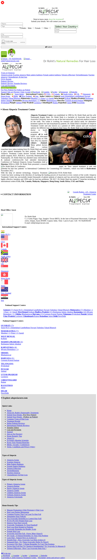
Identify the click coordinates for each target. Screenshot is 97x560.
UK (78, 94)
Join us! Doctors (13, 92)
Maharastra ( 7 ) (9, 331)
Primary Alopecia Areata (16, 484)
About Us (10, 438)
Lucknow (38, 103)
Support (4, 92)
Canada (56, 94)
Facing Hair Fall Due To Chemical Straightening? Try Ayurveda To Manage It (36, 546)
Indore (3, 101)
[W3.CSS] (54, 92)
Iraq (37, 96)
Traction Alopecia (13, 473)
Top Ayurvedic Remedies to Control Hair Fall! (24, 519)
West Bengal (8, 336)
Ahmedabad (69, 96)
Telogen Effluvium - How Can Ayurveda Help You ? (26, 548)
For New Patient (7, 90)
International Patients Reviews (18, 425)
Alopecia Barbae (13, 486)
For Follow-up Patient (22, 90)
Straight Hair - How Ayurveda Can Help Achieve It (26, 540)
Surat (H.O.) (19, 310)
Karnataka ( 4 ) (9, 347)
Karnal (74, 101)
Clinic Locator (25, 92)
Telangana (7, 364)
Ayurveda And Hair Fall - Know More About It (24, 534)
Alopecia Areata (13, 460)
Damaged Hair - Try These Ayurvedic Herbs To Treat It (27, 542)
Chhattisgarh (9, 380)
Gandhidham (79, 96)
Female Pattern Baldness (16, 466)
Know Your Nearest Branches (18, 443)
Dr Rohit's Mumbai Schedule (18, 440)
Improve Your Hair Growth (17, 523)
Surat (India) (19, 94)
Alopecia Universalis (14, 497)
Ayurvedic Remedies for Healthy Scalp (21, 529)
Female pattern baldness (52, 75)
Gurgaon (68, 101)
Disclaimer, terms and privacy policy (51, 558)
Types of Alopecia (8, 73)
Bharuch (17, 98)
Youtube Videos (13, 428)
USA (48, 94)
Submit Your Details (8, 88)
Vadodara (5, 98)
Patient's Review (7, 81)
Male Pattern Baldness (15, 464)
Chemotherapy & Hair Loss (17, 475)
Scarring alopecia (19, 75)
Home (9, 411)
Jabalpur (9, 101)
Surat (62, 96)
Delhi (4, 391)
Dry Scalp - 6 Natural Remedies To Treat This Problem (27, 536)
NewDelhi (81, 103)
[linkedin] (73, 92)
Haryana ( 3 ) (7, 358)
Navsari (87, 96)
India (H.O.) (5, 234)
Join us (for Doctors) (14, 434)
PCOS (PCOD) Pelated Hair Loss (19, 521)
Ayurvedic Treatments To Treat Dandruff (22, 525)
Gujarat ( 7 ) (7, 325)
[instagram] (63, 92)
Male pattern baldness (34, 75)
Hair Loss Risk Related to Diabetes (20, 527)
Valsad (11, 98)
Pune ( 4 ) (45, 98)
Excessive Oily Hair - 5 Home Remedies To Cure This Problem (30, 544)
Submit (49, 47)
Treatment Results (13, 421)
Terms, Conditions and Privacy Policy (21, 447)
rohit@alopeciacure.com (16, 60)
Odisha (4, 353)
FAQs (3, 79)
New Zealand (26, 96)
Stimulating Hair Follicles (16, 516)
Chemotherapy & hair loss (17, 77)
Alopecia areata (7, 75)
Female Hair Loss (13, 531)
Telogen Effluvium (14, 468)
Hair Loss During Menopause (18, 512)
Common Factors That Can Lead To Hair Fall (24, 514)
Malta (15, 96)
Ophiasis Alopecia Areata (16, 495)
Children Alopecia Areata (16, 493)
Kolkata (68, 98)
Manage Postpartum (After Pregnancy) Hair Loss (25, 510)
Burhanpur (89, 98)
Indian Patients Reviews (16, 423)
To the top (7, 553)
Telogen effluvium (68, 75)
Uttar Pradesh (9, 375)
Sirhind (19, 103)
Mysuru (25, 101)
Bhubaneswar (51, 101)
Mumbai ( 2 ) (36, 98)
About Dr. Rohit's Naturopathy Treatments (23, 413)
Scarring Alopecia (13, 462)
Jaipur (69, 103)
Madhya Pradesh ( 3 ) (12, 342)
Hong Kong (5, 278)
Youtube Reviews (20, 83)
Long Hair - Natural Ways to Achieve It (21, 538)
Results (8, 79)
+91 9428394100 (14, 59)
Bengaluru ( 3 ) (34, 101)
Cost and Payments (8, 86)
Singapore (86, 94)
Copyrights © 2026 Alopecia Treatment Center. (19, 558)
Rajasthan (7, 385)
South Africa (68, 94)
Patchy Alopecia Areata (15, 488)
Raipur (55, 103)
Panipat (80, 101)
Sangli (51, 98)
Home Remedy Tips (14, 436)
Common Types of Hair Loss (18, 419)
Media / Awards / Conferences (18, 445)
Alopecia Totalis (13, 491)
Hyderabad (5, 103)
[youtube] (45, 92)
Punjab (5, 369)
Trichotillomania (82, 75)
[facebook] (35, 92)
